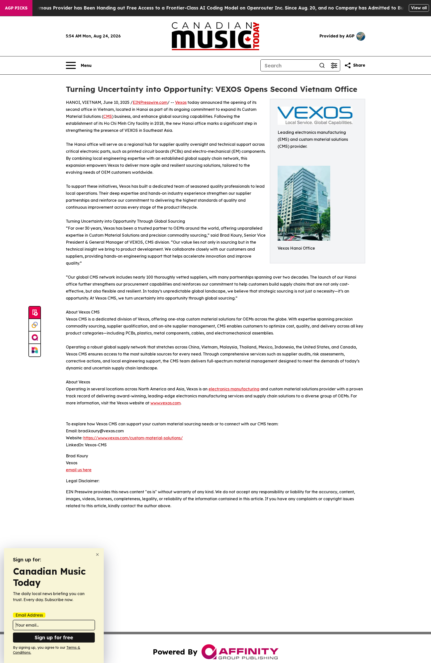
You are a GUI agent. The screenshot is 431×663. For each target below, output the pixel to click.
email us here (79, 469)
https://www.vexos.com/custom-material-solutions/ (133, 437)
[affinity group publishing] (34, 338)
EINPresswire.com (150, 102)
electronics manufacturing (234, 388)
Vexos (181, 102)
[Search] (322, 65)
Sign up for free (54, 637)
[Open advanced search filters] (334, 65)
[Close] (97, 554)
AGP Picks (16, 7)
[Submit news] (34, 313)
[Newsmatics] (34, 350)
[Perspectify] (34, 325)
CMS (107, 116)
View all (419, 7)
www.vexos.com (165, 402)
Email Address (29, 615)
